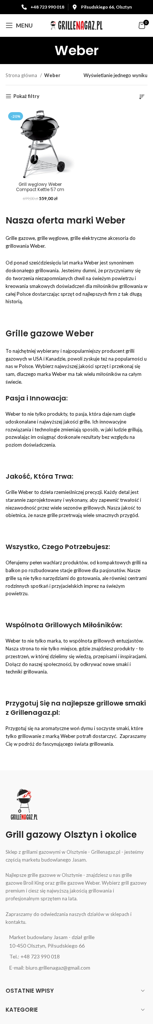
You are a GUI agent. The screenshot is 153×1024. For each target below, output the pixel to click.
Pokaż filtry (26, 96)
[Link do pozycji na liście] (76, 941)
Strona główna (22, 75)
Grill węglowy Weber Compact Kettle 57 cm (40, 187)
